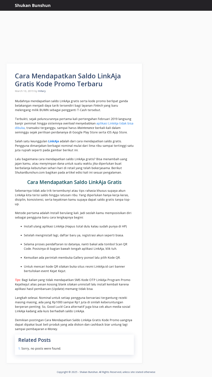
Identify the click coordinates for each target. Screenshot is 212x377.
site (133, 372)
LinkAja (53, 141)
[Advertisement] (106, 35)
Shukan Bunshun (33, 5)
